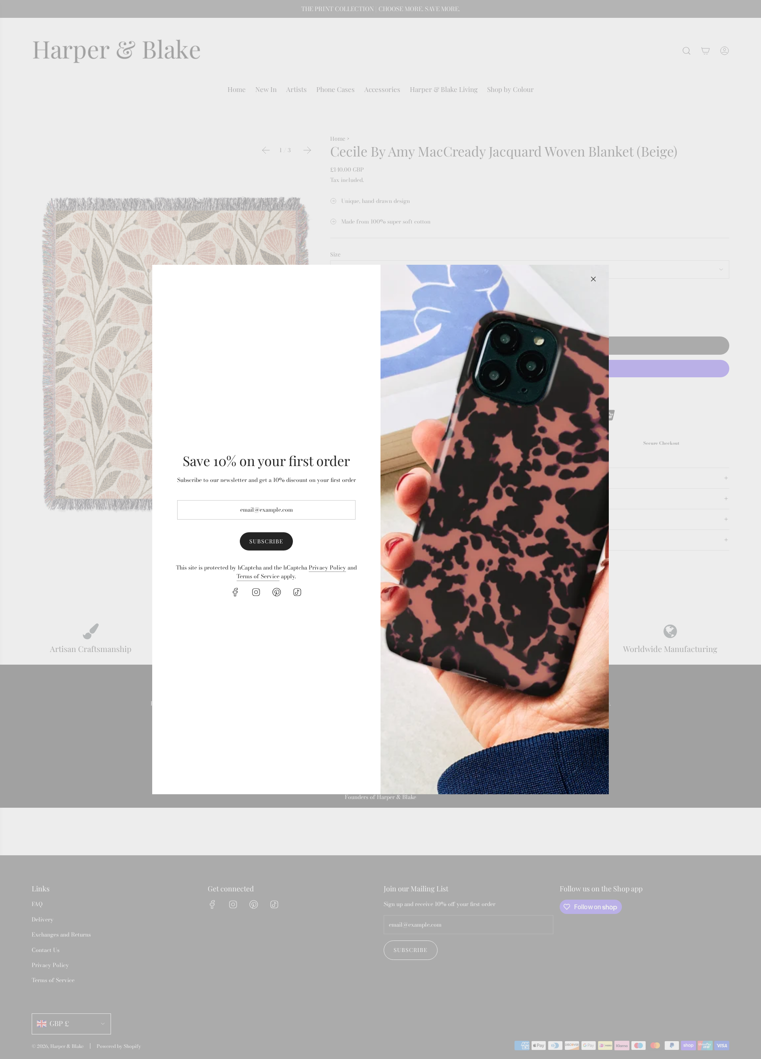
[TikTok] (297, 592)
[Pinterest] (276, 592)
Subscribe (266, 541)
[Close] (593, 279)
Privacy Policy (327, 567)
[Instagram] (256, 592)
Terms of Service (258, 576)
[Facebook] (235, 592)
